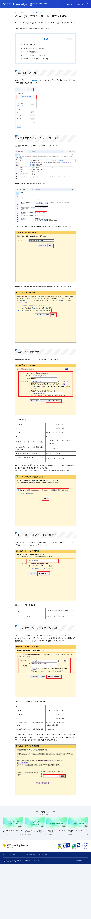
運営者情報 (6, 860)
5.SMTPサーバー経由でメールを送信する (36, 59)
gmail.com (34, 80)
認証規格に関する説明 (10, 861)
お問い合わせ (79, 4)
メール (39, 12)
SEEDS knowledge (15, 4)
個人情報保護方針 (16, 860)
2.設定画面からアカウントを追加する (35, 48)
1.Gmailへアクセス (29, 45)
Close (69, 39)
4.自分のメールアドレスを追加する (34, 55)
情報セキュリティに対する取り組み (34, 860)
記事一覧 (70, 4)
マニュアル (12, 855)
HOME (4, 855)
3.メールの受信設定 (29, 52)
